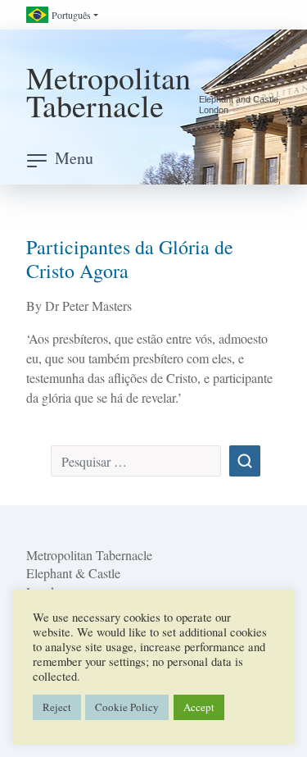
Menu (74, 158)
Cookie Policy (127, 707)
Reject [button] (57, 707)
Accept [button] (198, 707)
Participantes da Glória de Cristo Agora (129, 259)
